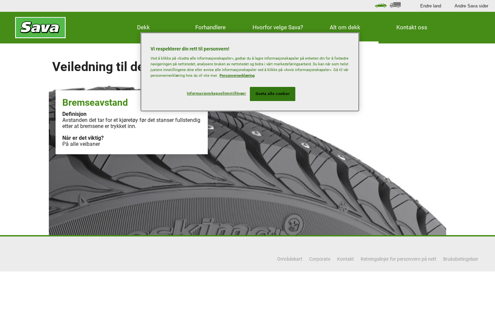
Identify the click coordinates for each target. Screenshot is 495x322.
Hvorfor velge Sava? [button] (278, 27)
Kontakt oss (411, 27)
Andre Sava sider (471, 5)
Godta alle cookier (273, 93)
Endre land (430, 5)
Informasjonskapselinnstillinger (216, 93)
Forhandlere (210, 27)
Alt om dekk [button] (345, 27)
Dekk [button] (143, 27)
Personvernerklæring (237, 75)
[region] (249, 72)
